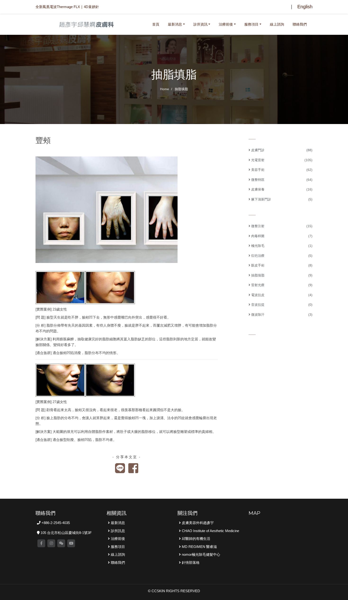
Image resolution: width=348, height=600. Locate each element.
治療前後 (226, 24)
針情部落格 (190, 562)
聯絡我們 (300, 24)
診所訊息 (117, 531)
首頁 (156, 24)
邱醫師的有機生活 (195, 539)
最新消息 (175, 24)
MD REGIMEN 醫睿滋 (199, 547)
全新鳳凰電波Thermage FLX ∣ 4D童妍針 (67, 7)
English (304, 6)
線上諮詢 (277, 24)
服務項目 (251, 24)
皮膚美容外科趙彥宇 (197, 523)
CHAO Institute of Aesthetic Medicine (210, 531)
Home (164, 89)
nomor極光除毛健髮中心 (200, 554)
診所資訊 (200, 24)
